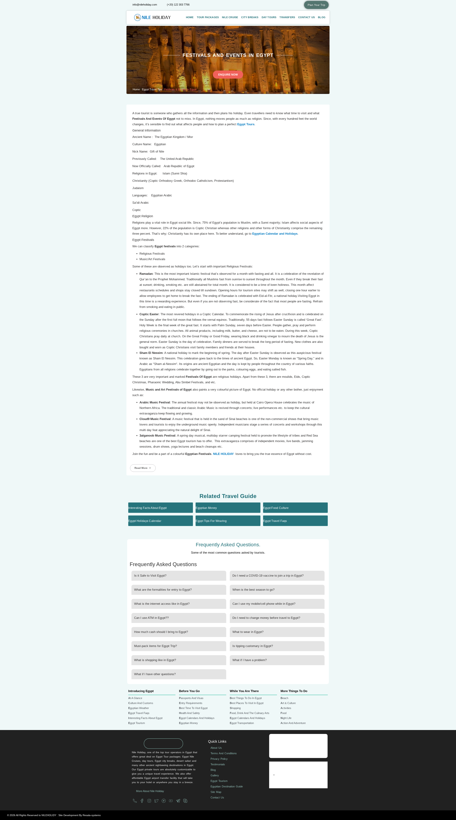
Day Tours (269, 17)
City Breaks (249, 17)
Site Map (216, 791)
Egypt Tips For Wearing (211, 520)
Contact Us (306, 17)
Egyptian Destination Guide (227, 786)
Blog (321, 17)
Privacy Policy (219, 758)
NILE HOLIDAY (223, 454)
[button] (143, 468)
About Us (216, 747)
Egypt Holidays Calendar (144, 520)
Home (190, 17)
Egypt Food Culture (276, 507)
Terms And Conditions (224, 753)
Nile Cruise (230, 17)
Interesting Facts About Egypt (147, 507)
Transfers (287, 17)
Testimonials (218, 764)
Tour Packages (208, 17)
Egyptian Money (206, 507)
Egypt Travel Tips (152, 89)
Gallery (215, 775)
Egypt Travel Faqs (275, 520)
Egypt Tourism (219, 780)
